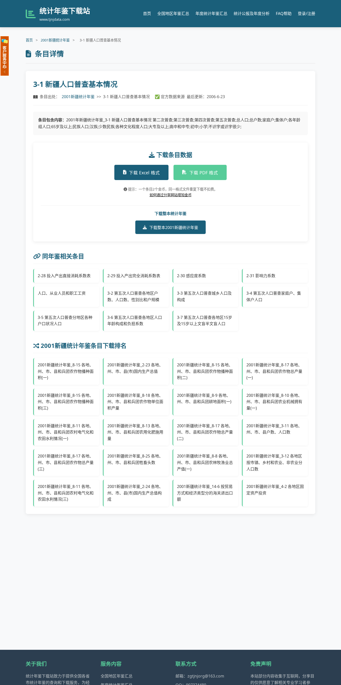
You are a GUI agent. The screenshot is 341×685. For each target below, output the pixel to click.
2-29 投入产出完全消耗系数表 (133, 275)
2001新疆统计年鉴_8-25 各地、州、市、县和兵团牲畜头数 (135, 459)
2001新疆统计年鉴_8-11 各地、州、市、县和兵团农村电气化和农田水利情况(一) (66, 432)
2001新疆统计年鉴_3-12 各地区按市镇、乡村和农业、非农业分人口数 (274, 462)
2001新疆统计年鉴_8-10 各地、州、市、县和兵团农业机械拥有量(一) (274, 402)
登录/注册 (306, 13)
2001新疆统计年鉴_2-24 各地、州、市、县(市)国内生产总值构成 (135, 493)
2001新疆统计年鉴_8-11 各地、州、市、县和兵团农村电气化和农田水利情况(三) (66, 493)
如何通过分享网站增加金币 (170, 195)
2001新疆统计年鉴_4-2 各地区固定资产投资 (275, 490)
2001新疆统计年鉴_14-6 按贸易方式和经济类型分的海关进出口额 (205, 493)
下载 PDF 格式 (203, 173)
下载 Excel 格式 (144, 173)
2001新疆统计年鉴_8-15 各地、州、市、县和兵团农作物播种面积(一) (66, 371)
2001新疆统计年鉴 (55, 40)
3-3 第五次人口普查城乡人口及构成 (204, 296)
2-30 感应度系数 (191, 275)
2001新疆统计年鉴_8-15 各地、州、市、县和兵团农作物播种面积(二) (205, 371)
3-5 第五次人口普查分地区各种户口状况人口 (65, 321)
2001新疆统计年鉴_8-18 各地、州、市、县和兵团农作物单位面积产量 (135, 402)
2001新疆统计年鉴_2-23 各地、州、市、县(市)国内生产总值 (135, 368)
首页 (147, 13)
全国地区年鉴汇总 (173, 13)
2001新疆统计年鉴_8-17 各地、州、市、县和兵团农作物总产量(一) (274, 371)
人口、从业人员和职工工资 (62, 293)
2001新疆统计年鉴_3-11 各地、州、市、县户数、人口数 (274, 429)
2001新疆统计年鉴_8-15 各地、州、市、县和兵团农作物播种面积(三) (66, 402)
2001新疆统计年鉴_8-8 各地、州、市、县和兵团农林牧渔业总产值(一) (205, 462)
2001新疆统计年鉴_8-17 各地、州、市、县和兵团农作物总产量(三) (66, 462)
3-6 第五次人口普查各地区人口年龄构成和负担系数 (134, 321)
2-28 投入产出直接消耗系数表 (64, 275)
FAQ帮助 (284, 13)
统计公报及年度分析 (252, 13)
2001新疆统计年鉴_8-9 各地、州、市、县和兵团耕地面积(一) (204, 399)
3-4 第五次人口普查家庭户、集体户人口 (273, 296)
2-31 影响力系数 (260, 275)
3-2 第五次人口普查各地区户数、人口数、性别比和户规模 (133, 296)
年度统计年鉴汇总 (211, 13)
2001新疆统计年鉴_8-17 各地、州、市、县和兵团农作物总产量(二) (205, 432)
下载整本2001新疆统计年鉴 (173, 227)
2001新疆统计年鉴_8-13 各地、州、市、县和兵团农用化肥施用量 (135, 432)
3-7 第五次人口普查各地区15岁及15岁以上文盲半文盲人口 (204, 321)
